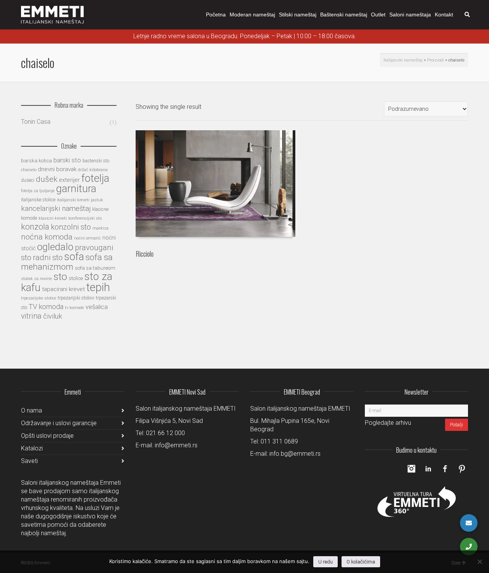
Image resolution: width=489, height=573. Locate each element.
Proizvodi (435, 60)
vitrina (31, 316)
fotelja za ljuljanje (38, 190)
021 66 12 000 (165, 433)
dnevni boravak (57, 169)
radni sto (48, 257)
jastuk (97, 199)
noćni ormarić (87, 238)
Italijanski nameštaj (403, 60)
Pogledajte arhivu (388, 422)
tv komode (74, 307)
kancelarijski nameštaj (56, 208)
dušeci (27, 180)
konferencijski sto (85, 218)
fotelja (95, 178)
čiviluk (52, 316)
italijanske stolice (38, 199)
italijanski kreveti (73, 199)
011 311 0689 (279, 441)
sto (60, 276)
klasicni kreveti (53, 218)
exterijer (69, 179)
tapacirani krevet (63, 289)
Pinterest (462, 469)
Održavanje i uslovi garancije (59, 423)
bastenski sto (96, 160)
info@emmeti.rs (176, 445)
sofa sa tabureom (95, 268)
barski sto (67, 160)
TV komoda (46, 307)
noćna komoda (47, 236)
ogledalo (55, 247)
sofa (74, 256)
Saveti (29, 461)
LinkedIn (428, 469)
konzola (35, 226)
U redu (325, 562)
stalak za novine (36, 278)
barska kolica (36, 160)
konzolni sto (71, 227)
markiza (100, 228)
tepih (98, 287)
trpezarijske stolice (38, 298)
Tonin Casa (35, 121)
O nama (31, 410)
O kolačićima (361, 562)
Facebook (445, 469)
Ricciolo (145, 254)
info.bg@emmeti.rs (295, 453)
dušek (46, 179)
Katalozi (32, 448)
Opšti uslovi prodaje (47, 435)
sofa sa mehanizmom (67, 262)
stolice (76, 278)
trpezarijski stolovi (76, 298)
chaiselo (28, 169)
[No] (479, 561)
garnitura (76, 189)
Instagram (411, 469)
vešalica (97, 307)
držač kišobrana (93, 169)
